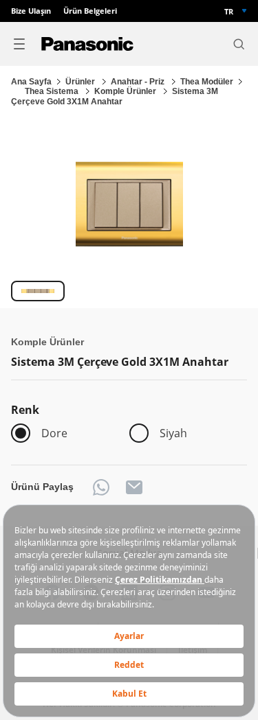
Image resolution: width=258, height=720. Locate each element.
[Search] (238, 44)
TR (228, 11)
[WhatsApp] (101, 487)
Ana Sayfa (31, 81)
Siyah (173, 433)
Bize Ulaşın (31, 11)
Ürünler (81, 81)
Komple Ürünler (126, 91)
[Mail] (134, 487)
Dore (54, 433)
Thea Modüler (206, 81)
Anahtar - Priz (138, 81)
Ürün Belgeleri (90, 11)
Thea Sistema (52, 91)
